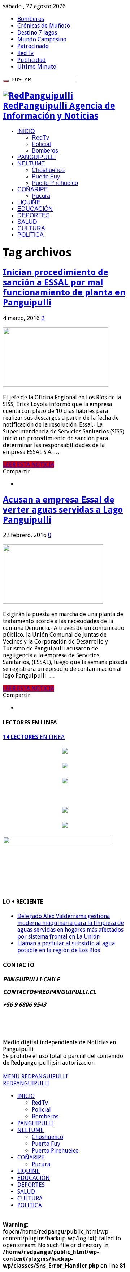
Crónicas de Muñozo (43, 25)
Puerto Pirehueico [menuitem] (55, 1150)
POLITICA (30, 235)
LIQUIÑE (28, 202)
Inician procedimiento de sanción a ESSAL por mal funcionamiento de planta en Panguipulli (64, 287)
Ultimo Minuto (36, 66)
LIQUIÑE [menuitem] (28, 1171)
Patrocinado (33, 46)
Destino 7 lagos (37, 32)
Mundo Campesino (41, 39)
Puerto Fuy (46, 176)
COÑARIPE (32, 189)
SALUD (27, 222)
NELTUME (31, 163)
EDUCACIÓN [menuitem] (33, 1178)
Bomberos (30, 18)
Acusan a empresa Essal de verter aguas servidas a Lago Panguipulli (63, 510)
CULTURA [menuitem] (30, 1198)
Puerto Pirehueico (55, 183)
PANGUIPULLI (36, 157)
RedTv (25, 53)
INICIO (26, 131)
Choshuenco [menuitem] (47, 1137)
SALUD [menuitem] (26, 1191)
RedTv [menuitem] (40, 1102)
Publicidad (31, 59)
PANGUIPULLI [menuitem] (35, 1123)
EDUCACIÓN (35, 209)
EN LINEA (34, 736)
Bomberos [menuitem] (45, 1116)
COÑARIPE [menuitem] (30, 1157)
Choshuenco (48, 170)
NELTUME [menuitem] (30, 1130)
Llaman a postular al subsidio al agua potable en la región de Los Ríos (66, 947)
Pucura (41, 196)
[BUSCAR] (6, 81)
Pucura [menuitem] (41, 1164)
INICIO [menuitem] (26, 1095)
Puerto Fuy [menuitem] (46, 1143)
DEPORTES (33, 215)
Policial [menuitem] (41, 1109)
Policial (41, 144)
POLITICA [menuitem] (29, 1205)
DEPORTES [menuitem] (31, 1184)
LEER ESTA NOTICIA (28, 464)
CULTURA (31, 228)
